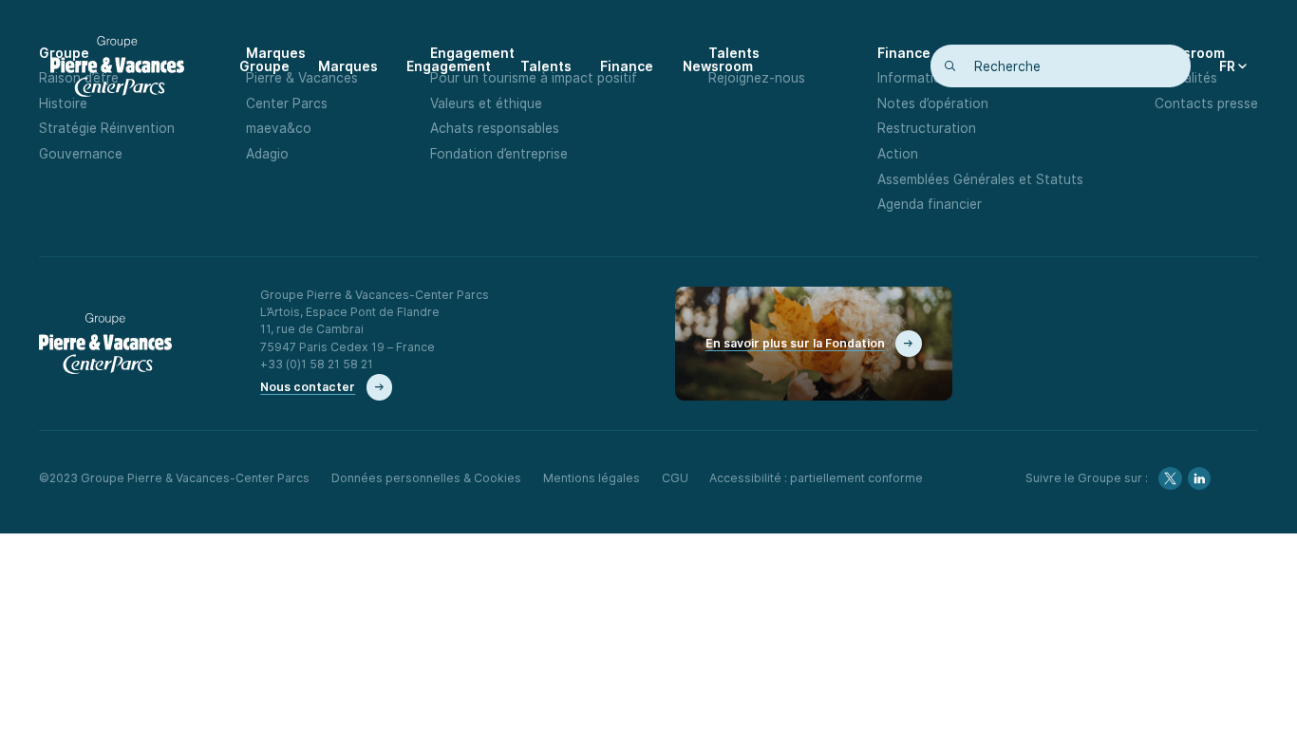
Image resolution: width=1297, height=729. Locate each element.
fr (1227, 66)
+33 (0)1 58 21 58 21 (316, 364)
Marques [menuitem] (348, 66)
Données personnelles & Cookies (426, 478)
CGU (675, 478)
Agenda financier (929, 204)
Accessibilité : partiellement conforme (816, 478)
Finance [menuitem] (626, 66)
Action (897, 153)
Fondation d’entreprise (499, 153)
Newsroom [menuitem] (718, 66)
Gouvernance (80, 153)
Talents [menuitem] (546, 66)
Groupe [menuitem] (264, 66)
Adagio (267, 153)
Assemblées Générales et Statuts (980, 179)
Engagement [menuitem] (448, 66)
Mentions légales (591, 478)
